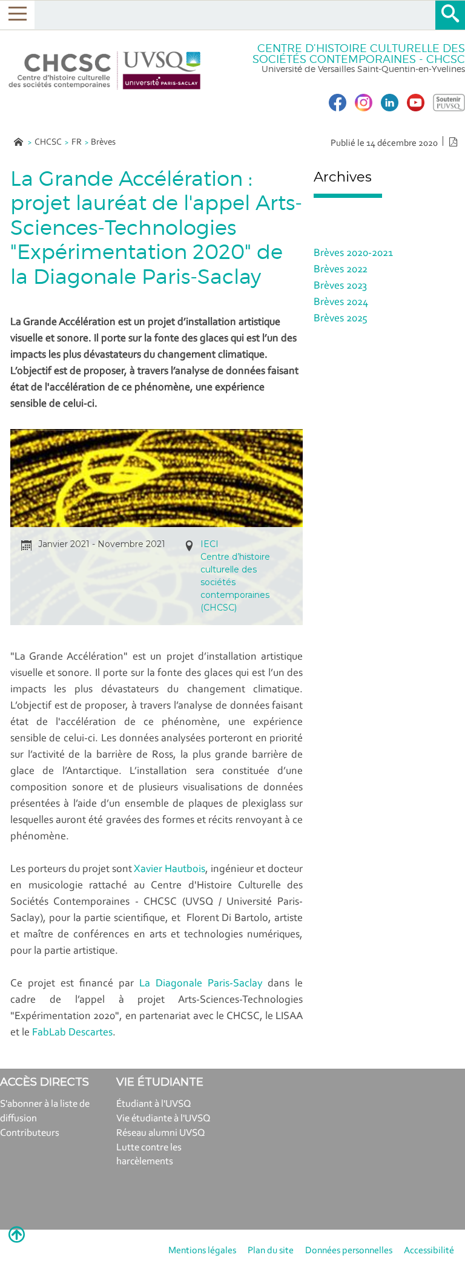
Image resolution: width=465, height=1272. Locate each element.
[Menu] (17, 15)
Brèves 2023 (340, 286)
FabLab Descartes (72, 1033)
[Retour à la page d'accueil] (104, 70)
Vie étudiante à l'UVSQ (163, 1118)
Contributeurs (29, 1133)
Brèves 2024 (341, 302)
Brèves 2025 (341, 318)
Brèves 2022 (341, 269)
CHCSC (48, 142)
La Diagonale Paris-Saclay (201, 984)
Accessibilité (429, 1251)
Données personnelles (348, 1251)
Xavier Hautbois (169, 869)
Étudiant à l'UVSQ (153, 1104)
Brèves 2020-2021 (353, 253)
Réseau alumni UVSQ (160, 1133)
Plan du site (271, 1251)
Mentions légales (202, 1251)
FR (76, 142)
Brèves (103, 142)
